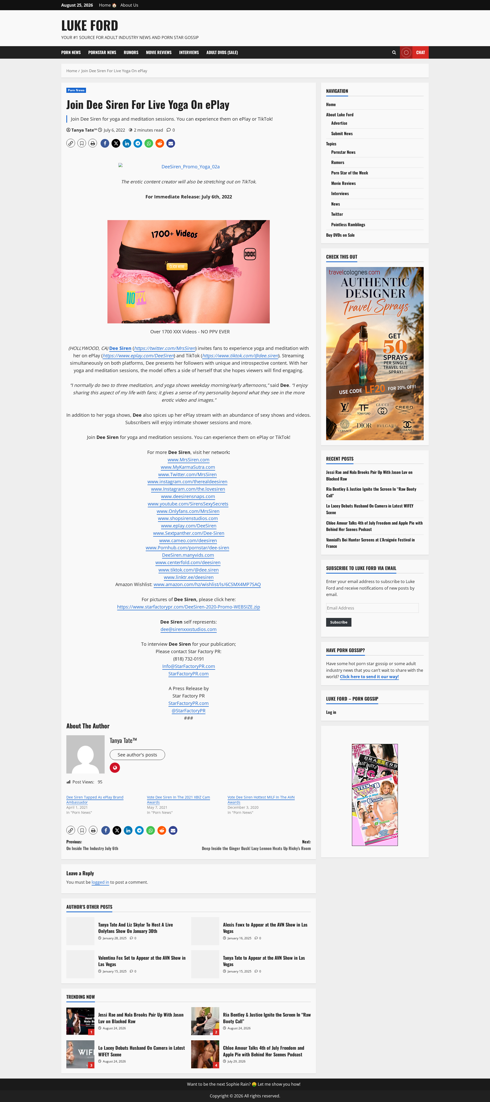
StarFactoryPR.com (188, 673)
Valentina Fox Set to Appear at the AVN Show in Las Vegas (80, 964)
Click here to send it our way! (369, 676)
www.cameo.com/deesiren (188, 540)
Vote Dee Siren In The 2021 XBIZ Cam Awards (178, 800)
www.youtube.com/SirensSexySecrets (188, 504)
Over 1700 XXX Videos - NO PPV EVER (190, 331)
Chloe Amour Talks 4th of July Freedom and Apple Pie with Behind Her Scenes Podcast (205, 1054)
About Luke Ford (339, 114)
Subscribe (338, 622)
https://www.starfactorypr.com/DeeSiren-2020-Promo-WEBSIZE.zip (188, 607)
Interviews (189, 52)
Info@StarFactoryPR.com (188, 666)
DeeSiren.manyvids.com (188, 555)
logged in (100, 882)
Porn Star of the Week (349, 173)
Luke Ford (89, 24)
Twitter (337, 214)
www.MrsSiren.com (189, 460)
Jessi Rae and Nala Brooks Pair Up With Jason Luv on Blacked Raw (80, 1021)
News (335, 204)
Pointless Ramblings (348, 224)
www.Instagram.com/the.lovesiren (188, 489)
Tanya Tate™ (84, 130)
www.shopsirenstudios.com (188, 518)
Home (331, 104)
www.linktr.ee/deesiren (189, 577)
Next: (256, 845)
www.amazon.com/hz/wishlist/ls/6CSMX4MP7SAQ (207, 584)
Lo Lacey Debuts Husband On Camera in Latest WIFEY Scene (80, 1054)
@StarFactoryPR (188, 710)
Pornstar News (102, 52)
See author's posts (137, 755)
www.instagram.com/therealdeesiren (187, 481)
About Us (129, 5)
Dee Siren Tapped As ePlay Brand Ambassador (95, 800)
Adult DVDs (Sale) (222, 52)
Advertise (339, 123)
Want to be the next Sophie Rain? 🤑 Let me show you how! (243, 1084)
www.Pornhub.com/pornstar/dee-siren (187, 547)
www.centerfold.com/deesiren (187, 562)
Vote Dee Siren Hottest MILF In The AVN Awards (261, 800)
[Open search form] (394, 52)
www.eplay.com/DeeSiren (188, 526)
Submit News (342, 133)
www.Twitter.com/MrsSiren (187, 474)
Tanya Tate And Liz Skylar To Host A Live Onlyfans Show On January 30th (80, 931)
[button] (70, 143)
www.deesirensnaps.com (188, 496)
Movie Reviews (159, 52)
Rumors (131, 52)
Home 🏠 (108, 5)
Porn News (71, 52)
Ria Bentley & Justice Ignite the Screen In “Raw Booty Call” (205, 1021)
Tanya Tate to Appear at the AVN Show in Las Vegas (205, 964)
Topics (331, 144)
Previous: (92, 845)
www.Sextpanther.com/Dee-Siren (188, 533)
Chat (420, 52)
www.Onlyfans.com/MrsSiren (188, 511)
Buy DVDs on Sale (340, 235)
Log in (331, 712)
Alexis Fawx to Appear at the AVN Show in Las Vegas (205, 931)
